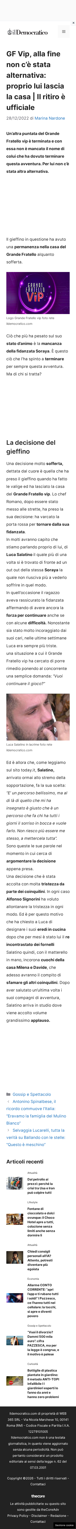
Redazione (58, 1516)
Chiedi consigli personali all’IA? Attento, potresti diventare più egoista (40, 1260)
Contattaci (38, 1484)
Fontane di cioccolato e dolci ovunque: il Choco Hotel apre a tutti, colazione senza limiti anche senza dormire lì (41, 1222)
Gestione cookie (64, 1525)
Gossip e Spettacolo (32, 1094)
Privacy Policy (17, 1516)
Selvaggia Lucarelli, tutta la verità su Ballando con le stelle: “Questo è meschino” (35, 1137)
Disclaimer (39, 1516)
